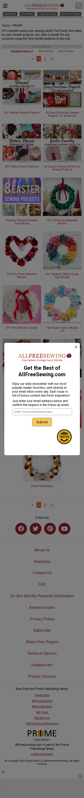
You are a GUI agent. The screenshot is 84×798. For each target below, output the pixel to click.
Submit (42, 422)
